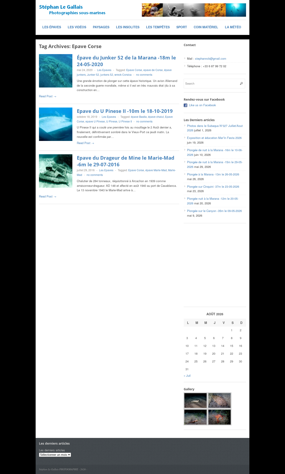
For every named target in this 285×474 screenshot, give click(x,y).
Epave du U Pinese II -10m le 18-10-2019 (125, 111)
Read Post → (47, 96)
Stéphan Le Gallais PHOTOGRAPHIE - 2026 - (63, 469)
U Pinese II (125, 121)
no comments (144, 74)
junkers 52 (106, 74)
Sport (181, 27)
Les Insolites (127, 27)
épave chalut (156, 116)
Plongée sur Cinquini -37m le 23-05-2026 (213, 186)
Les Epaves (104, 70)
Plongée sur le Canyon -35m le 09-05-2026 (214, 211)
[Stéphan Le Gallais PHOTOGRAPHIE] (72, 10)
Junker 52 (93, 74)
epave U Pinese (95, 121)
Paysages (101, 27)
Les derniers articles (52, 450)
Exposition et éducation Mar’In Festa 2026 (214, 138)
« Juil (187, 375)
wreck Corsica (123, 74)
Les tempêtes (158, 27)
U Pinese (111, 121)
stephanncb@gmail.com (210, 58)
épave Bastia (139, 116)
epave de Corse (153, 70)
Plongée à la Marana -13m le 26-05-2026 (213, 174)
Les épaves (51, 27)
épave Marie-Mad (156, 170)
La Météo (233, 27)
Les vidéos (77, 27)
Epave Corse (134, 70)
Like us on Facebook (202, 105)
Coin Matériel (206, 27)
